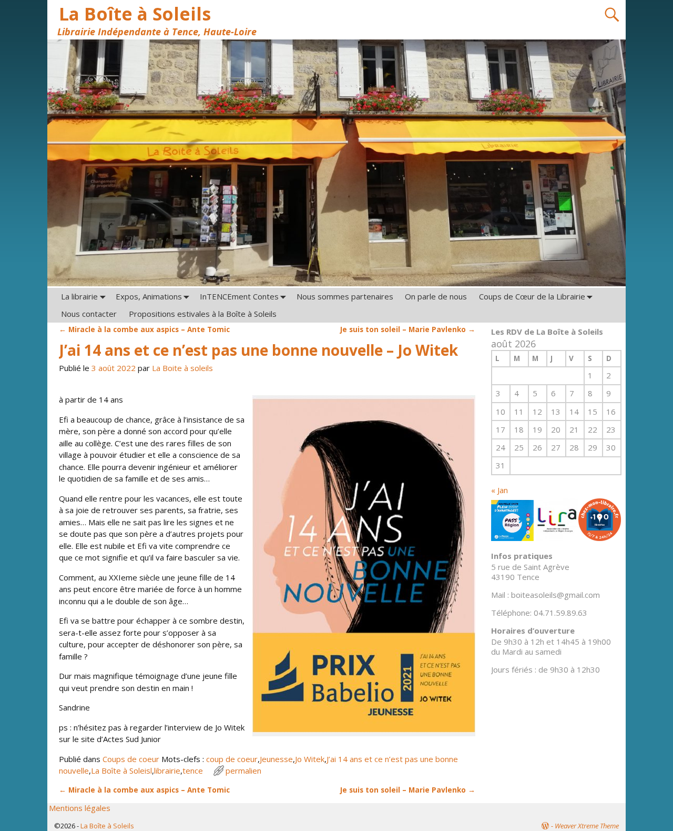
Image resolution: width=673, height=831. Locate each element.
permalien (243, 770)
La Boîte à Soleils (135, 14)
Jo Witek (309, 759)
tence (192, 770)
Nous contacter (89, 313)
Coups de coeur (131, 759)
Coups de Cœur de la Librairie (532, 296)
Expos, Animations (149, 296)
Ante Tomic (144, 329)
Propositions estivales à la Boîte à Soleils (203, 313)
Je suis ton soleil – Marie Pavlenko (407, 329)
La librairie (79, 296)
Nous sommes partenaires (345, 296)
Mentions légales (79, 808)
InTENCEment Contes (239, 296)
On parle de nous (436, 296)
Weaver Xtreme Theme (587, 825)
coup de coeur (232, 759)
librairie (167, 770)
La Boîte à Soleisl (121, 770)
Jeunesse (276, 759)
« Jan (499, 490)
